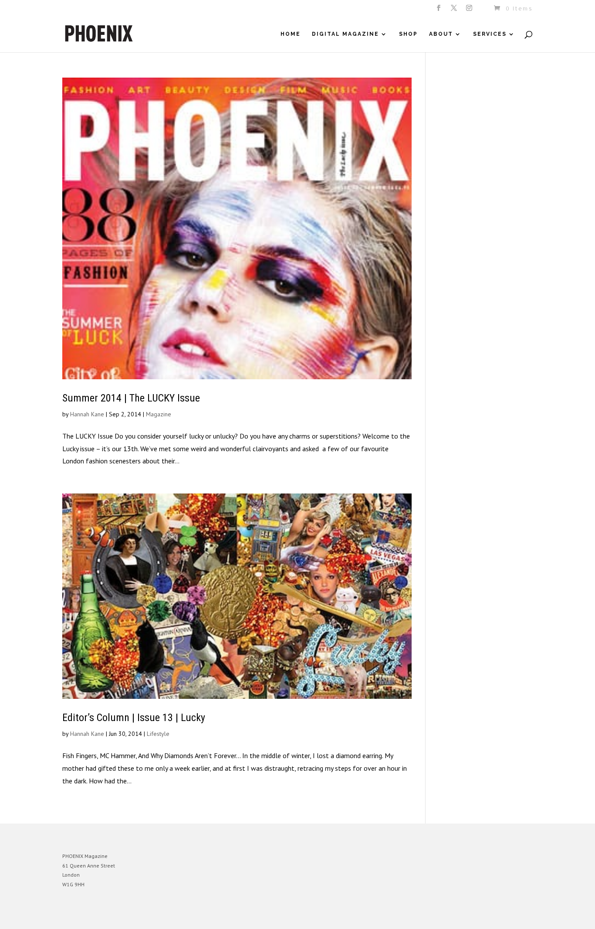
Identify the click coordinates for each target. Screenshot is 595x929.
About (441, 34)
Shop (408, 34)
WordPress (157, 916)
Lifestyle (158, 734)
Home (291, 34)
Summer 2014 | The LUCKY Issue (131, 398)
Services (490, 34)
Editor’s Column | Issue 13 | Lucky (133, 717)
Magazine (158, 414)
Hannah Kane (87, 414)
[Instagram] (469, 10)
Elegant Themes (102, 916)
